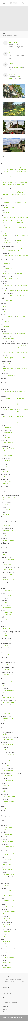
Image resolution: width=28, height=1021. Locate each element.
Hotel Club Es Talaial (8, 707)
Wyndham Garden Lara (22, 186)
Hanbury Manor (7, 595)
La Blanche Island (7, 574)
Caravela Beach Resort (8, 859)
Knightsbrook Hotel (7, 725)
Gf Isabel (5, 248)
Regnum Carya (6, 177)
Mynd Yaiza (19, 278)
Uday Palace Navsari (8, 564)
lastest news (17, 57)
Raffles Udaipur (20, 398)
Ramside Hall (6, 273)
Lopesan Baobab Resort (9, 796)
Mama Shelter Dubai (22, 171)
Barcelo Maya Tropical (8, 590)
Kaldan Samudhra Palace (9, 338)
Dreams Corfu (6, 936)
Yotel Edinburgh (7, 967)
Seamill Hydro (6, 624)
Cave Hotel (5, 311)
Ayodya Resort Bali (7, 607)
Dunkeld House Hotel (8, 467)
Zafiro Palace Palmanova (9, 262)
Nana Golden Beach (21, 194)
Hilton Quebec (6, 655)
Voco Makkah (6, 514)
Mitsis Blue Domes (7, 730)
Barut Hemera (20, 416)
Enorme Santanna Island (9, 559)
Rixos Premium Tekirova (9, 207)
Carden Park (6, 471)
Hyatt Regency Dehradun (9, 519)
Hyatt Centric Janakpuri (8, 290)
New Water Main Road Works (11, 993)
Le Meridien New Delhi (22, 290)
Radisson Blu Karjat (8, 300)
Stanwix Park (6, 785)
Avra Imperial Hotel (7, 864)
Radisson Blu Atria (21, 391)
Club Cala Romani (21, 295)
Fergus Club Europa (8, 765)
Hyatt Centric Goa (7, 285)
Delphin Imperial (7, 186)
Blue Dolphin (6, 664)
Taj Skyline (5, 403)
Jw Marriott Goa (7, 890)
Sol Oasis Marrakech (8, 770)
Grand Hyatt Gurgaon (8, 455)
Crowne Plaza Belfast (22, 352)
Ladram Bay (6, 321)
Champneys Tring (7, 681)
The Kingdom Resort (8, 869)
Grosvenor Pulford (7, 895)
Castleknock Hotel (7, 432)
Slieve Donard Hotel (8, 530)
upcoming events (18, 67)
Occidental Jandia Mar (8, 818)
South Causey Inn (7, 734)
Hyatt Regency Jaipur (8, 427)
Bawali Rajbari (6, 229)
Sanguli (5, 808)
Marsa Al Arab (6, 166)
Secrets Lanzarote (7, 550)
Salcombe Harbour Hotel (9, 554)
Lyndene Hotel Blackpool (9, 375)
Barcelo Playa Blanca (8, 278)
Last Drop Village (7, 822)
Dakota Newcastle (7, 669)
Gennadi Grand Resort (8, 780)
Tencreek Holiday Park (8, 697)
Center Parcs (6, 504)
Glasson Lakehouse (7, 268)
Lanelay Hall (6, 946)
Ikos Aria (5, 476)
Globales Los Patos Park (9, 409)
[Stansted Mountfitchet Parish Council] (13, 3)
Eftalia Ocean (6, 437)
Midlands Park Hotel (8, 744)
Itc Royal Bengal (7, 227)
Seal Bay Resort (7, 212)
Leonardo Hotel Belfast (8, 352)
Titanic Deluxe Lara (7, 182)
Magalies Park (6, 363)
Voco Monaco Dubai (21, 169)
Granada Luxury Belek (8, 176)
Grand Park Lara (20, 184)
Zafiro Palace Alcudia (8, 739)
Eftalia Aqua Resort (7, 628)
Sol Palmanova (6, 263)
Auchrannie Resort (7, 834)
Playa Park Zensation (22, 305)
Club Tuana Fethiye (21, 202)
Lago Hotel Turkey (7, 416)
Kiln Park (5, 535)
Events (11, 64)
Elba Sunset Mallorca (22, 262)
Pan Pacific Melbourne (8, 421)
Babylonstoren (6, 885)
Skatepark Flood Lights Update (11, 992)
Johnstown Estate (7, 509)
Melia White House (7, 333)
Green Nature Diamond (22, 244)
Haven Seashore (7, 650)
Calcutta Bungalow (21, 227)
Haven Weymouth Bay (8, 957)
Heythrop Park (6, 645)
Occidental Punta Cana (22, 255)
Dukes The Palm (7, 167)
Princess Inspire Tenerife (9, 250)
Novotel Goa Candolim (22, 285)
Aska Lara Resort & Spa (8, 184)
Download (5, 1000)
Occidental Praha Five (8, 579)
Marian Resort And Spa (8, 874)
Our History (13, 42)
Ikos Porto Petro (7, 931)
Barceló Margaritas (7, 775)
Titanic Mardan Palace (22, 182)
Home (10, 35)
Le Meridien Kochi (7, 316)
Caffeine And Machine (8, 540)
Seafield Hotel (6, 326)
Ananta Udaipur (7, 398)
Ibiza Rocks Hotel (7, 640)
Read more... (11, 983)
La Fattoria (19, 273)
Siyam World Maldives (8, 702)
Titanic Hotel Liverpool (8, 493)
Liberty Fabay (6, 201)
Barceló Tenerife (7, 749)
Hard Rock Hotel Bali (8, 841)
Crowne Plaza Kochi (21, 316)
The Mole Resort (7, 488)
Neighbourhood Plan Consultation (12, 990)
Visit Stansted (13, 74)
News (11, 53)
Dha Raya (5, 380)
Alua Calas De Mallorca (8, 295)
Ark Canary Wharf (21, 333)
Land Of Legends (21, 176)
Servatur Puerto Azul (8, 569)
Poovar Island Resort (8, 761)
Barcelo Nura (6, 659)
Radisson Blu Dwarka (8, 345)
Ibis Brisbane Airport (8, 602)
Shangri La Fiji (6, 941)
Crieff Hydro (6, 813)
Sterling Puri (6, 619)
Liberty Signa (6, 202)
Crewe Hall (5, 685)
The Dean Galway (7, 962)
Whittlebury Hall (7, 545)
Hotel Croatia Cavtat (8, 906)
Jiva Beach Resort (21, 201)
